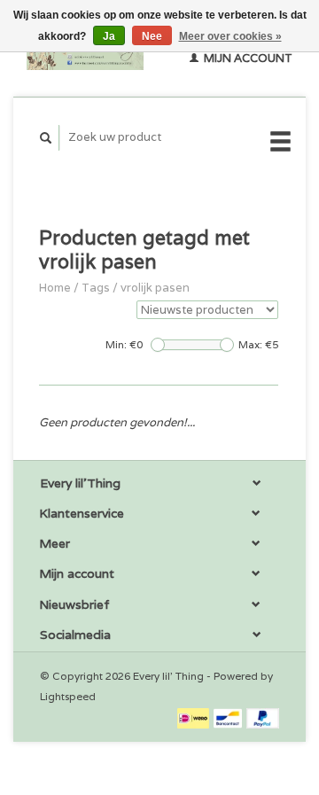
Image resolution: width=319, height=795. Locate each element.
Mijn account (246, 58)
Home (55, 287)
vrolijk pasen (155, 287)
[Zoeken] (46, 138)
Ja (109, 36)
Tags (96, 287)
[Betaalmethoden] (194, 717)
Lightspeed (68, 696)
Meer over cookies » (230, 36)
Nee (152, 36)
